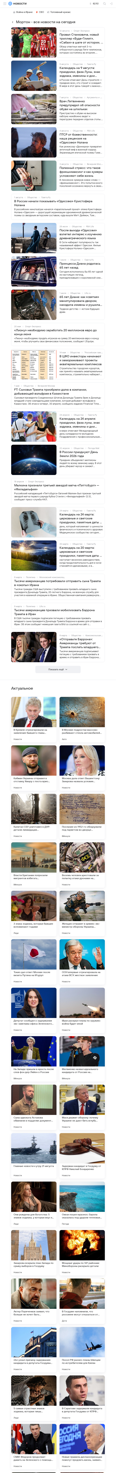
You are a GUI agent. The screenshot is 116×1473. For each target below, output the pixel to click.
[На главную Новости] (19, 3)
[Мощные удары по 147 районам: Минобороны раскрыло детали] (82, 1252)
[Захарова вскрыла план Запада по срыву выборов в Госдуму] (33, 1252)
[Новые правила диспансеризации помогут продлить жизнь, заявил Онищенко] (82, 1446)
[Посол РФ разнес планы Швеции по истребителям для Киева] (82, 1349)
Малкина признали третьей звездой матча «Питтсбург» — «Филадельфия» (56, 487)
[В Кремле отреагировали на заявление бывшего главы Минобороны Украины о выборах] (33, 719)
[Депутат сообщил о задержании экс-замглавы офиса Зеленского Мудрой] (33, 1010)
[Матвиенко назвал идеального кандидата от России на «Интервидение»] (82, 1059)
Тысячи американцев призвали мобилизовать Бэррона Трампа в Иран (54, 612)
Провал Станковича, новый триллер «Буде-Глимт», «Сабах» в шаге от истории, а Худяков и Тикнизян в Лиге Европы (81, 39)
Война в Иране (24, 12)
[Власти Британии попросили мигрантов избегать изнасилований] (33, 865)
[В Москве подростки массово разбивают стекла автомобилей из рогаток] (82, 719)
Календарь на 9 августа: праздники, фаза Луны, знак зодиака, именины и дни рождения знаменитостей (80, 72)
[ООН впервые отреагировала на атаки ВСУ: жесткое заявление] (82, 962)
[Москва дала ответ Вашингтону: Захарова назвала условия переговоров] (82, 768)
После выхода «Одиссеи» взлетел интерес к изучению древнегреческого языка (81, 234)
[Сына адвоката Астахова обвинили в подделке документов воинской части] (33, 1107)
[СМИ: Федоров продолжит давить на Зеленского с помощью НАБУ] (33, 1446)
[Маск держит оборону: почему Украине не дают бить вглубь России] (82, 1107)
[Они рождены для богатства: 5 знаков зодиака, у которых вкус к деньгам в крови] (33, 1204)
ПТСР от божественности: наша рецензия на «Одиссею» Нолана (78, 138)
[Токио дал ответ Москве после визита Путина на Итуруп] (33, 962)
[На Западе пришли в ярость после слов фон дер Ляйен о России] (33, 1059)
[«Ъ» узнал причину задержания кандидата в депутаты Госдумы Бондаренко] (33, 1349)
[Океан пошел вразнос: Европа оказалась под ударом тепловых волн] (82, 1204)
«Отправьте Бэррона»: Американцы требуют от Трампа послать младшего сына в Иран (79, 643)
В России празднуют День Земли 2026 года (79, 454)
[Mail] (10, 3)
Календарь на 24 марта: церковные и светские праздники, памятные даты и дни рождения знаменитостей (81, 518)
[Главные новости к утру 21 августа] (33, 1156)
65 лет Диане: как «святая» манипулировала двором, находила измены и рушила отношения (80, 301)
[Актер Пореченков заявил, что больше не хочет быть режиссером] (33, 1301)
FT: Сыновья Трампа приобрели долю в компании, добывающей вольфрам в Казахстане (50, 391)
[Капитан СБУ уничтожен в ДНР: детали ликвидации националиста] (33, 816)
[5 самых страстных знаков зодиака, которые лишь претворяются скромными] (33, 1398)
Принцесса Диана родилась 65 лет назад (80, 265)
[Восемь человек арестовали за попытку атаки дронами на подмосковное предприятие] (82, 865)
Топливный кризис (60, 12)
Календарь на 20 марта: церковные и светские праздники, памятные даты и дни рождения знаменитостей (81, 552)
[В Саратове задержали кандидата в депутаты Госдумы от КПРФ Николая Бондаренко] (82, 1398)
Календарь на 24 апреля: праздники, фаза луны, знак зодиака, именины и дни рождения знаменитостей (80, 423)
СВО (41, 12)
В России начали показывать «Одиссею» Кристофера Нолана (53, 203)
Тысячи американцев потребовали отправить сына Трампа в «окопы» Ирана (57, 583)
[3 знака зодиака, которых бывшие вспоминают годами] (33, 913)
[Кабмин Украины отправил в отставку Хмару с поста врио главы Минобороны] (33, 768)
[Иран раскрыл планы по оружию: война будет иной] (82, 1010)
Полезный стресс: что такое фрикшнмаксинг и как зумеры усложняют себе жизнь (81, 172)
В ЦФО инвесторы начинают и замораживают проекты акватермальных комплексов (81, 360)
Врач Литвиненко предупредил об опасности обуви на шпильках (80, 105)
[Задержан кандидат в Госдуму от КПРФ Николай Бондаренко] (82, 1156)
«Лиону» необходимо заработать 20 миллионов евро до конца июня (55, 332)
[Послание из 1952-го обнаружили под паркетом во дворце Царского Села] (82, 816)
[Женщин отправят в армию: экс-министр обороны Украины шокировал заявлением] (82, 913)
